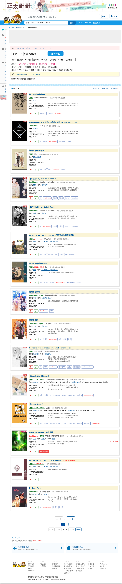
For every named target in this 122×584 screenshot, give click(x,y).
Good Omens (33, 126)
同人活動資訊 (68, 564)
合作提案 (91, 566)
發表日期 (114, 88)
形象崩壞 (69, 70)
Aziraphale (43, 113)
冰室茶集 (36, 354)
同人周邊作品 (68, 568)
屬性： (14, 60)
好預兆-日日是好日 (36, 151)
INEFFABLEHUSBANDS (74, 282)
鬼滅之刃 (96, 23)
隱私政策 (43, 564)
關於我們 (31, 564)
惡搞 (38, 70)
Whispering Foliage (37, 94)
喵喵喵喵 (79, 423)
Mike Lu (36, 494)
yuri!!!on (88, 23)
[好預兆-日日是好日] (19, 159)
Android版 (103, 564)
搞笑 (60, 339)
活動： (62, 60)
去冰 (34, 326)
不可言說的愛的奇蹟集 (38, 263)
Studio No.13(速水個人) (49, 241)
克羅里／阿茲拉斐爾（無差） (55, 436)
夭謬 (34, 298)
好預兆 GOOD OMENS (37, 380)
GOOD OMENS (55, 395)
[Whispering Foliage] (19, 103)
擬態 (43, 439)
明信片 (27, 48)
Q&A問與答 (80, 568)
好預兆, (36, 239)
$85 (44, 451)
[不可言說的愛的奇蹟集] (19, 272)
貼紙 (44, 48)
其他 (49, 48)
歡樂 (69, 339)
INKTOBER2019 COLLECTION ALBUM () (52, 460)
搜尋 (71, 23)
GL (50, 70)
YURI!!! (80, 23)
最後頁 (78, 529)
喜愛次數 (96, 88)
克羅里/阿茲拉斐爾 (51, 295)
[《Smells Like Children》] (19, 385)
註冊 (115, 16)
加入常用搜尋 (35, 74)
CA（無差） (49, 324)
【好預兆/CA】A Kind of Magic (41, 207)
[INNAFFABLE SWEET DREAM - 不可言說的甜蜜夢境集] (19, 244)
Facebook (31, 571)
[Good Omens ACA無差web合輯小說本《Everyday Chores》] (19, 131)
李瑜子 (35, 128)
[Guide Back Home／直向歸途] (19, 441)
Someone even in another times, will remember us (50, 348)
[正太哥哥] (61, 6)
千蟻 (34, 439)
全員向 (48, 408)
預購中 (53, 64)
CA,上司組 (47, 239)
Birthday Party (35, 488)
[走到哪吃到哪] (19, 300)
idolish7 (34, 48)
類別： (46, 60)
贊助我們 (91, 568)
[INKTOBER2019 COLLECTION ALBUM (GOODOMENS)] (19, 469)
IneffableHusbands (87, 367)
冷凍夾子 (44, 185)
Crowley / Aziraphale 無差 (55, 380)
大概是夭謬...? (46, 298)
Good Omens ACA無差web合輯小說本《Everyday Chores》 (53, 122)
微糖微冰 (48, 354)
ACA (41, 126)
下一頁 (71, 519)
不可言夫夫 (38, 351)
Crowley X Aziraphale (47, 182)
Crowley (50, 113)
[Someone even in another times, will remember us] (19, 357)
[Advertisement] (65, 36)
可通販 (43, 67)
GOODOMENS (21, 74)
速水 (34, 241)
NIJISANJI (20, 48)
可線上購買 (22, 64)
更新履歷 (31, 566)
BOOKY (67, 573)
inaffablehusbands (70, 254)
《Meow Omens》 (36, 404)
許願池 (54, 568)
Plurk (30, 568)
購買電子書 (44, 64)
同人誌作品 (68, 566)
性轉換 (61, 70)
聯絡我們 (55, 564)
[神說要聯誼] (19, 329)
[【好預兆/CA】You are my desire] (19, 187)
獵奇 (44, 70)
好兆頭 (55, 198)
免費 (36, 67)
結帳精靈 (103, 568)
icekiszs (36, 382)
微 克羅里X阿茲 (45, 492)
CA (35, 154)
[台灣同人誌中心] (13, 18)
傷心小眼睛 (37, 157)
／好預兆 (36, 436)
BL (55, 70)
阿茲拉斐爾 (62, 141)
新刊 (20, 67)
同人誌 (7, 38)
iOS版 (102, 566)
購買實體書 (33, 64)
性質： (30, 60)
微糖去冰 (44, 326)
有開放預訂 (28, 67)
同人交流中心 (80, 566)
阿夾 (34, 185)
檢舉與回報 (56, 566)
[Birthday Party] (19, 497)
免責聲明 (43, 566)
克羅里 (69, 141)
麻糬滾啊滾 (76, 382)
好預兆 (31, 98)
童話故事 (79, 395)
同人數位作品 (68, 571)
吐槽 (65, 339)
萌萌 (20, 70)
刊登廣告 (91, 564)
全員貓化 (86, 423)
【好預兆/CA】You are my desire (42, 179)
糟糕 (32, 70)
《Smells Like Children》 (39, 376)
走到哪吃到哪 (34, 292)
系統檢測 (79, 571)
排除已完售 (53, 67)
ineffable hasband (41, 97)
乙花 (34, 100)
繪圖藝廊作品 (80, 564)
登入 (105, 16)
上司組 (61, 254)
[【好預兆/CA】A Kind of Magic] (19, 216)
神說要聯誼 (33, 320)
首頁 (12, 27)
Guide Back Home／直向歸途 (41, 432)
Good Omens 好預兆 (36, 295)
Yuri (40, 48)
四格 (49, 169)
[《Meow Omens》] (19, 413)
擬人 (26, 70)
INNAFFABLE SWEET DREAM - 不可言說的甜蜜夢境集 (51, 235)
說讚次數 (105, 88)
